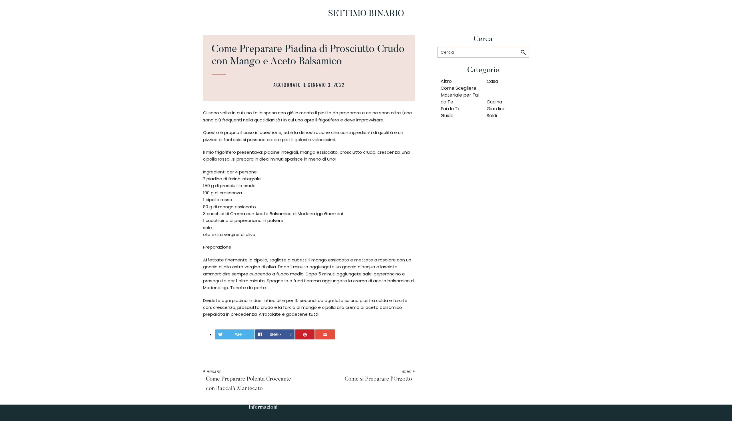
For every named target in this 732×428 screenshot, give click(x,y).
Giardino (496, 108)
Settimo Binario (366, 14)
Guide (447, 115)
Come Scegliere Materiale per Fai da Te (460, 95)
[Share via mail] (325, 334)
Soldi (492, 115)
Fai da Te (451, 108)
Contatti (263, 417)
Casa (492, 81)
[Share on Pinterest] (305, 334)
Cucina (494, 102)
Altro (446, 81)
